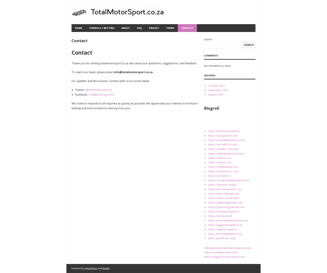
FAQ (139, 28)
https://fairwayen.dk (220, 216)
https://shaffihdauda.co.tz (223, 166)
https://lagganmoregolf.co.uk (225, 225)
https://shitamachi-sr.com (223, 171)
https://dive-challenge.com (223, 193)
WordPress (91, 268)
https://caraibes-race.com (223, 149)
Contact (187, 28)
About (125, 28)
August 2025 (215, 94)
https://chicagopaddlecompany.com (229, 180)
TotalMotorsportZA (101, 94)
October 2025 (216, 85)
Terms (170, 28)
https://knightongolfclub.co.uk (225, 202)
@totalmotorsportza (98, 90)
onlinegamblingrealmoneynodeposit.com (227, 248)
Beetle (106, 268)
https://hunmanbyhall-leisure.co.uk (228, 220)
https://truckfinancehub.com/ (221, 252)
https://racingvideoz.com (222, 135)
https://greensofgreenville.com (226, 207)
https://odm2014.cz (220, 158)
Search (208, 39)
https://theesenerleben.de (223, 131)
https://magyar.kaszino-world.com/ (224, 256)
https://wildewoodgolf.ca (222, 229)
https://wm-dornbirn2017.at (224, 189)
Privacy (154, 28)
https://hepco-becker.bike (223, 198)
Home (78, 28)
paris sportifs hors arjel (222, 238)
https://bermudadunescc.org (225, 233)
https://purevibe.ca (219, 175)
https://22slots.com (219, 162)
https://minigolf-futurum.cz (223, 211)
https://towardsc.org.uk (222, 184)
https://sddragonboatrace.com (226, 153)
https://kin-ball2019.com (222, 144)
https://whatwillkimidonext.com (226, 140)
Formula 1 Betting (101, 28)
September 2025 (218, 90)
